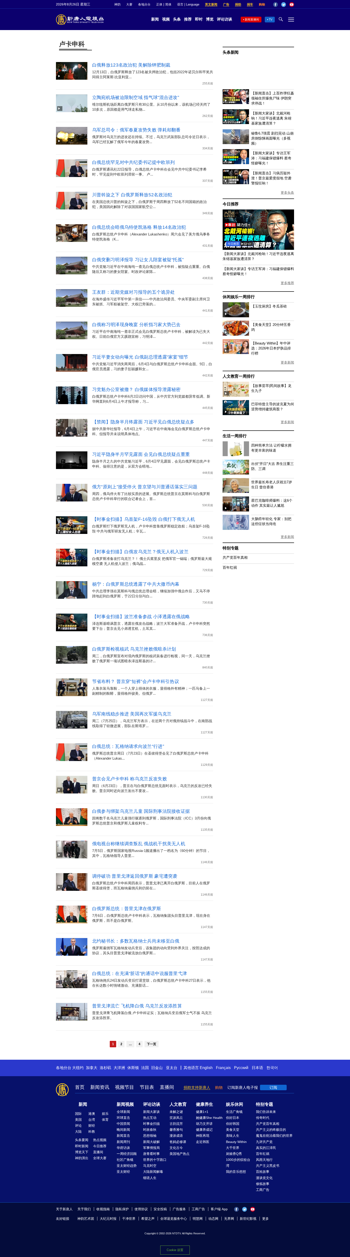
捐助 (238, 4)
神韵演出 (81, 1158)
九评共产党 (264, 1142)
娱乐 (105, 1114)
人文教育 (178, 1104)
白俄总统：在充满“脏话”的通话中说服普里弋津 (139, 973)
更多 (265, 1218)
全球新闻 (123, 1112)
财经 (91, 1125)
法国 (145, 1068)
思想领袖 (149, 1135)
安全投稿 (160, 1209)
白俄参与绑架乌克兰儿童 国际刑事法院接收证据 (141, 811)
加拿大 (91, 1068)
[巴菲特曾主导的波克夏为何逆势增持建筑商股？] (236, 414)
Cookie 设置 (175, 1250)
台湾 (91, 1119)
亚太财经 (123, 1172)
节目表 (147, 1087)
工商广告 (262, 1190)
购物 (262, 4)
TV (270, 19)
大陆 (78, 1131)
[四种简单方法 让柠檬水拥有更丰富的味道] (236, 455)
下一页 (151, 1044)
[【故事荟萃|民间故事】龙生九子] (236, 395)
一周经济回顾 (127, 1154)
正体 (159, 4)
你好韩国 (232, 1124)
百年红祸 (230, 567)
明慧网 (198, 1218)
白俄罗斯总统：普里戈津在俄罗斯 (126, 908)
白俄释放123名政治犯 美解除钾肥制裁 (131, 65)
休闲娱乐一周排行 (239, 297)
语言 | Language (188, 4)
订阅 (273, 1087)
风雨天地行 (264, 1160)
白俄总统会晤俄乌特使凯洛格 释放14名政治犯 (139, 227)
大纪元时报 (108, 1218)
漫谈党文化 (264, 1178)
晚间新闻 (123, 1130)
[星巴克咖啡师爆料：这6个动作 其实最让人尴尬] (236, 510)
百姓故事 (262, 1172)
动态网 (213, 1218)
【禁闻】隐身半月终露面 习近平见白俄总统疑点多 (143, 421)
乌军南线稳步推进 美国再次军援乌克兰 (131, 713)
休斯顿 (133, 1068)
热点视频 (99, 1140)
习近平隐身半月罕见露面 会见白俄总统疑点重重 (141, 454)
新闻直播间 (252, 19)
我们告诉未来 (266, 1112)
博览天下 (81, 1152)
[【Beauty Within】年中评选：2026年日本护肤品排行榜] (236, 353)
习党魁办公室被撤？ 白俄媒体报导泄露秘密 (136, 389)
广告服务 (179, 1209)
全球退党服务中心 (173, 1218)
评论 (78, 1125)
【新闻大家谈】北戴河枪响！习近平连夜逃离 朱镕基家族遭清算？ (271, 118)
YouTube (291, 4)
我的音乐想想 (236, 1172)
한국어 (272, 1068)
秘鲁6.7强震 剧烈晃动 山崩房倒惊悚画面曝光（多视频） (272, 138)
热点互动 (149, 1118)
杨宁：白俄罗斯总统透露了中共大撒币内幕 (136, 584)
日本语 (257, 1068)
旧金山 (157, 1068)
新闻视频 (125, 1104)
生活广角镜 (234, 1112)
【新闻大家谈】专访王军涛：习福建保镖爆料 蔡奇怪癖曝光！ (271, 158)
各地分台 (144, 4)
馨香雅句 (176, 1130)
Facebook (275, 4)
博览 (210, 19)
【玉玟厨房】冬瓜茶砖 (269, 306)
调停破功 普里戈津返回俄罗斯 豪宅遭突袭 (134, 876)
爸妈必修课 (178, 1142)
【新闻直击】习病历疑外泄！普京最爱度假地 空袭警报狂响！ (271, 178)
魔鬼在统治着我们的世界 (274, 1135)
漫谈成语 (176, 1135)
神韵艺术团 (85, 1218)
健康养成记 (204, 1130)
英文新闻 (211, 4)
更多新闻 (287, 362)
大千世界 (232, 1148)
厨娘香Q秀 (234, 1154)
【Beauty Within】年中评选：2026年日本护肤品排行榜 (271, 348)
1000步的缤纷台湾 (238, 1163)
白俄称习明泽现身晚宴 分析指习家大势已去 (136, 324)
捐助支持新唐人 (197, 1087)
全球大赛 (99, 1158)
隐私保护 (122, 1209)
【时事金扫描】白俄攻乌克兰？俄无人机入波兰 (140, 551)
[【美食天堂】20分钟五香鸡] (236, 334)
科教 (91, 1131)
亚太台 (171, 1068)
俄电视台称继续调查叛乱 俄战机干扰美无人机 (138, 843)
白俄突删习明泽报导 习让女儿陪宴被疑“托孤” (138, 259)
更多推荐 (287, 283)
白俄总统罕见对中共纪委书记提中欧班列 (133, 162)
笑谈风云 (176, 1118)
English (206, 1068)
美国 (78, 1119)
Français (223, 1068)
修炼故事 (262, 1184)
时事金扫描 (151, 1124)
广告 (226, 4)
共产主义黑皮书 (267, 1166)
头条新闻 (231, 52)
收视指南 (103, 1209)
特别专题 (231, 548)
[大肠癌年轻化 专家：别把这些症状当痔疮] (236, 529)
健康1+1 (202, 1112)
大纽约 (78, 1068)
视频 (166, 19)
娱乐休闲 (234, 1104)
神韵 (117, 4)
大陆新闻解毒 (153, 1172)
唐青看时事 (151, 1154)
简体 (168, 4)
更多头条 (287, 192)
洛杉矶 (105, 1068)
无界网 (229, 1218)
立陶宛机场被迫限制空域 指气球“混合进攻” (135, 97)
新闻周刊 (123, 1142)
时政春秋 (149, 1130)
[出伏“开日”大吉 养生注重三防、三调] (236, 473)
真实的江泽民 (266, 1148)
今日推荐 (231, 204)
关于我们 (84, 1209)
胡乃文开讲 (204, 1124)
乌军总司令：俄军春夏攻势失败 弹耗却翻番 (136, 129)
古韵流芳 (176, 1124)
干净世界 (128, 1218)
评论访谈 (224, 19)
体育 (105, 1119)
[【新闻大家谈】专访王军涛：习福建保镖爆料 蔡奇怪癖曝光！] (236, 163)
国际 (78, 1114)
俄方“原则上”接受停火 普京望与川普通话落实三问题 (145, 486)
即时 (199, 19)
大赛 (129, 4)
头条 (177, 19)
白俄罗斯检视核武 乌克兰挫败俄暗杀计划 (134, 649)
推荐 (188, 19)
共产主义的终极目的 (271, 1130)
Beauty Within (236, 1142)
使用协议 (141, 1209)
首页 (80, 1087)
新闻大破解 (151, 1142)
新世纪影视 (248, 1218)
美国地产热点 (180, 1154)
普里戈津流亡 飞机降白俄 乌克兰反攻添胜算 (137, 1005)
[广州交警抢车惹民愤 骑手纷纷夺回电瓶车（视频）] (258, 248)
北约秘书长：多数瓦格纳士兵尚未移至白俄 (136, 941)
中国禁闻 (123, 1124)
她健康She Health (209, 1118)
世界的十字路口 (154, 1160)
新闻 (155, 19)
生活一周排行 (235, 436)
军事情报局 (151, 1148)
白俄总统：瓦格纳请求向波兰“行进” (128, 746)
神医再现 (202, 1135)
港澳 (91, 1114)
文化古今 (176, 1148)
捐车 (250, 4)
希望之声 (148, 1218)
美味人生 (232, 1135)
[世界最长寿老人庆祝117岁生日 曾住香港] (236, 492)
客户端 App (219, 1209)
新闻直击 (123, 1135)
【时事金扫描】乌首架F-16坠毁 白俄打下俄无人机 (143, 519)
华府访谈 (123, 1148)
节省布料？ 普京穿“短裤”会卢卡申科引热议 (135, 681)
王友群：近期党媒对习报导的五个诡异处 (133, 292)
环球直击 (123, 1118)
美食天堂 (232, 1130)
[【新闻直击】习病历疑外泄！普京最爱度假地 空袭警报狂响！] (236, 183)
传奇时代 (262, 1118)
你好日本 (232, 1118)
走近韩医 (202, 1142)
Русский (241, 1068)
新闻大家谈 (151, 1112)
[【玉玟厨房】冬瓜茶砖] (236, 316)
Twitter (283, 4)
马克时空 (149, 1166)
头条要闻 (81, 1140)
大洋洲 (119, 1068)
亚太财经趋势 (127, 1166)
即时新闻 (81, 1146)
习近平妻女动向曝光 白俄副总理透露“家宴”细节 (140, 357)
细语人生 (149, 1178)
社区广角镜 (125, 1160)
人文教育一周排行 (239, 376)
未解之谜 (176, 1112)
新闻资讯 (99, 1087)
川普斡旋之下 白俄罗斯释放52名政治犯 (132, 194)
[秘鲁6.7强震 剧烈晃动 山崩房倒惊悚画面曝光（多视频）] (236, 143)
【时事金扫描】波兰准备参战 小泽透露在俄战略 (141, 616)
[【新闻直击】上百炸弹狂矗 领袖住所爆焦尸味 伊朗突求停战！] (236, 103)
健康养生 (204, 1104)
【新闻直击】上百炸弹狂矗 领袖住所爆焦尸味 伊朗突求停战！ (272, 98)
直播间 (167, 1087)
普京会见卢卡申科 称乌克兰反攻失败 (129, 778)
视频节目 (124, 1087)
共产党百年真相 (235, 557)
